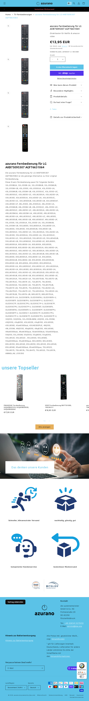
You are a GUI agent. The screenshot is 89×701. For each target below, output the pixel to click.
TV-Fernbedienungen (23, 14)
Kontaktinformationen (77, 697)
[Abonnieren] (42, 668)
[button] (4, 3)
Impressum (80, 695)
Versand (64, 46)
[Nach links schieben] (39, 421)
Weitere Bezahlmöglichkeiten (66, 78)
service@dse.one (74, 626)
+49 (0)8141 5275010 (74, 623)
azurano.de (17, 695)
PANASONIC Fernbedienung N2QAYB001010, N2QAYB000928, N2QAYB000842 (16, 407)
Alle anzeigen (44, 427)
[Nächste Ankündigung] (84, 9)
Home (8, 14)
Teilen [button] (54, 109)
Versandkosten (58, 639)
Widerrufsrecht (42, 695)
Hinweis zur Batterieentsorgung (19, 640)
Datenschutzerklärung (56, 695)
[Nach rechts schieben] (49, 421)
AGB (66, 695)
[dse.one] (32, 695)
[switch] (82, 676)
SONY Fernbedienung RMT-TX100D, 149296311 (58, 406)
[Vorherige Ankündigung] (4, 9)
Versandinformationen (60, 656)
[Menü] (85, 663)
